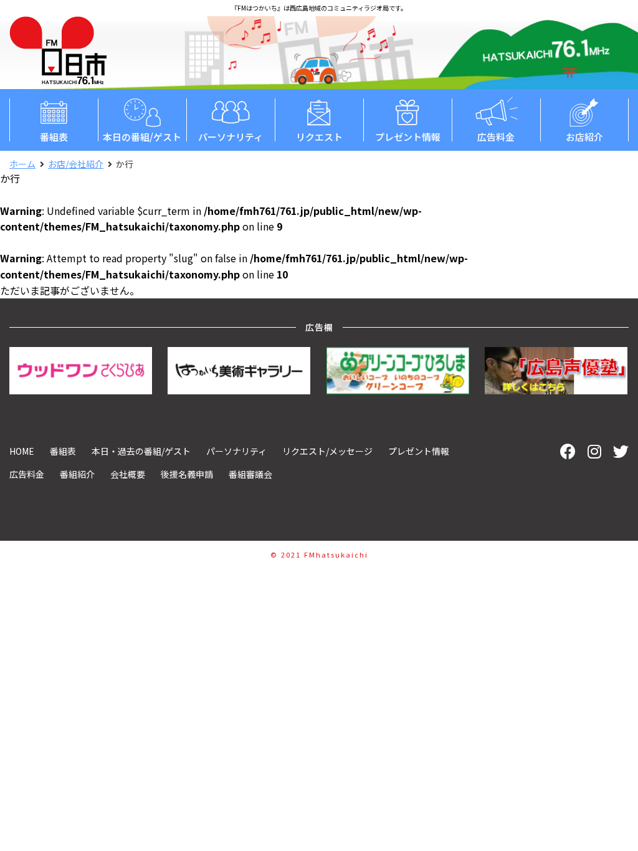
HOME (21, 451)
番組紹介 (77, 474)
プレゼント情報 (407, 136)
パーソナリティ (230, 136)
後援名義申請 (187, 474)
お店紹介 (584, 136)
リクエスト (319, 136)
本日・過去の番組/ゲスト (141, 451)
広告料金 (496, 136)
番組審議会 (250, 474)
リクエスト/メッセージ (327, 451)
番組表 (54, 136)
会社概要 (127, 474)
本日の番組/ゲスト (142, 136)
